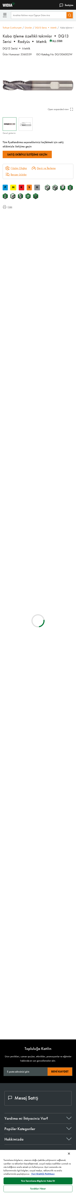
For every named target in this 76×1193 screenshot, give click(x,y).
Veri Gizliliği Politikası (43, 1173)
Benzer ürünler (19, 174)
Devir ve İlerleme (46, 168)
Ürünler (28, 27)
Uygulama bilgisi (18, 219)
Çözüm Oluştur (16, 536)
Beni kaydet (59, 1071)
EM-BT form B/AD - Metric (46, 962)
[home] (7, 6)
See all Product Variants (56, 349)
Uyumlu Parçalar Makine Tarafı (26, 227)
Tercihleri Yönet (38, 1188)
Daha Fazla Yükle (38, 1025)
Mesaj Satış (26, 1098)
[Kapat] (69, 1154)
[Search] (69, 15)
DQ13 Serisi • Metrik (46, 27)
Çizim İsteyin (9, 742)
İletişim (69, 5)
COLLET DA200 (40, 812)
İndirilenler (15, 223)
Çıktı (10, 207)
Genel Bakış (16, 214)
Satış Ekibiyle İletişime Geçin (27, 154)
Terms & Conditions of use (57, 682)
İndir (57, 713)
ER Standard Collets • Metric (48, 834)
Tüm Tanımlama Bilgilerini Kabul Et (38, 1180)
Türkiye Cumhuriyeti (12, 27)
